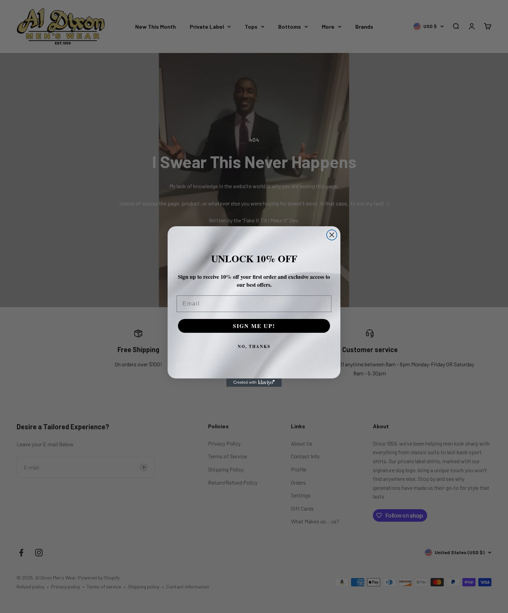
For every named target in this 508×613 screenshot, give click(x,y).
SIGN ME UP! (254, 326)
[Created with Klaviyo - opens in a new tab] (254, 382)
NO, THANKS (254, 346)
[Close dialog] (332, 235)
